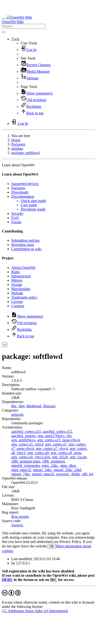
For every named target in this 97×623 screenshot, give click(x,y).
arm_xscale (78, 457)
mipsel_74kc (20, 474)
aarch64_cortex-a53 (26, 432)
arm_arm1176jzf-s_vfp (54, 436)
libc (14, 406)
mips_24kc (50, 466)
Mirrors (16, 280)
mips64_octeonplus (25, 466)
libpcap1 (49, 406)
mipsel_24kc (42, 470)
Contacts (17, 306)
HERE (7, 580)
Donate (16, 285)
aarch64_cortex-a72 (57, 432)
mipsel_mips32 (43, 474)
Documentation (22, 196)
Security (17, 213)
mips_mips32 (21, 470)
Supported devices (25, 184)
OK (51, 546)
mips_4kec (68, 466)
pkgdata (17, 148)
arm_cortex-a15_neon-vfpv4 (58, 440)
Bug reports (20, 517)
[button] (15, 39)
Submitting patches (25, 240)
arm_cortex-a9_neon (66, 453)
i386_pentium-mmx (25, 461)
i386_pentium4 (53, 461)
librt (21, 406)
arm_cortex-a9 (38, 453)
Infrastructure (21, 276)
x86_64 (87, 474)
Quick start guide (33, 201)
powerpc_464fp (68, 474)
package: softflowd (25, 153)
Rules (15, 272)
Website (17, 293)
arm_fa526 (60, 457)
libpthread (33, 406)
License (17, 302)
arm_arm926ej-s (23, 440)
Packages (18, 144)
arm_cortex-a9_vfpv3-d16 (30, 457)
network (17, 414)
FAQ (15, 218)
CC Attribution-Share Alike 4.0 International (35, 611)
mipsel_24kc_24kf (67, 470)
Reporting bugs (22, 245)
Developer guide (33, 209)
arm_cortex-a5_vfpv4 (27, 444)
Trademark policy (24, 297)
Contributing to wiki (26, 249)
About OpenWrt (23, 268)
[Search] (4, 32)
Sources (17, 525)
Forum (16, 222)
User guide (29, 205)
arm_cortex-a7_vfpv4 (52, 449)
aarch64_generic (23, 436)
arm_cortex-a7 (56, 444)
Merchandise (20, 289)
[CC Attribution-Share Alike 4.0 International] (11, 594)
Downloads (19, 192)
